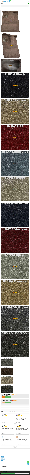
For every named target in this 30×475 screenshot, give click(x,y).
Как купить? (2, 457)
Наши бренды (2, 456)
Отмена (22, 473)
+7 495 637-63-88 (5, 0)
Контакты (2, 454)
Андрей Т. (19, 414)
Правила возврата (3, 459)
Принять (8, 473)
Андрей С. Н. (5, 436)
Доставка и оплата (3, 458)
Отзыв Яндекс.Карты (4, 422)
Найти (28, 3)
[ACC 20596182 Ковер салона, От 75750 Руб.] (15, 21)
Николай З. (5, 414)
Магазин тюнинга (3, 453)
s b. (4, 425)
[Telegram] (9, 0)
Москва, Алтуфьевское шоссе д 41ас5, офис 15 (8, 1)
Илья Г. (19, 436)
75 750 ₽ (3, 402)
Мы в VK (2, 460)
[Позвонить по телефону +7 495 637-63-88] (2, 0)
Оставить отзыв (25, 410)
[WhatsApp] (10, 0)
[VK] (8, 0)
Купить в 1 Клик (8, 402)
